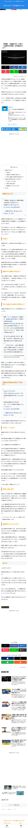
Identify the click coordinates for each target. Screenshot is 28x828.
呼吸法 (10, 321)
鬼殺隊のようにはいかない (12, 185)
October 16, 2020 (9, 415)
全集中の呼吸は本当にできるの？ (13, 179)
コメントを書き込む (14, 805)
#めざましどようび (14, 393)
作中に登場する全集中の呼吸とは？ (15, 176)
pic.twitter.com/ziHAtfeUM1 (11, 408)
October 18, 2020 (9, 213)
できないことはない (11, 181)
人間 (11, 336)
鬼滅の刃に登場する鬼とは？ (13, 174)
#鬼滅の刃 (12, 200)
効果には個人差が (10, 183)
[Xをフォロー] (11, 124)
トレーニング (6, 607)
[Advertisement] (14, 26)
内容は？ (8, 172)
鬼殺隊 (8, 319)
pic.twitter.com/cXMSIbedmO (12, 207)
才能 (12, 349)
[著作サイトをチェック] (9, 124)
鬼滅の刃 (14, 317)
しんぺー (10, 107)
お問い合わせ (7, 823)
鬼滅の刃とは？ (9, 170)
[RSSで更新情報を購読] (16, 124)
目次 (11, 167)
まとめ (6, 188)
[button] (22, 71)
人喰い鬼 (14, 323)
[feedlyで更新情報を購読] (14, 124)
